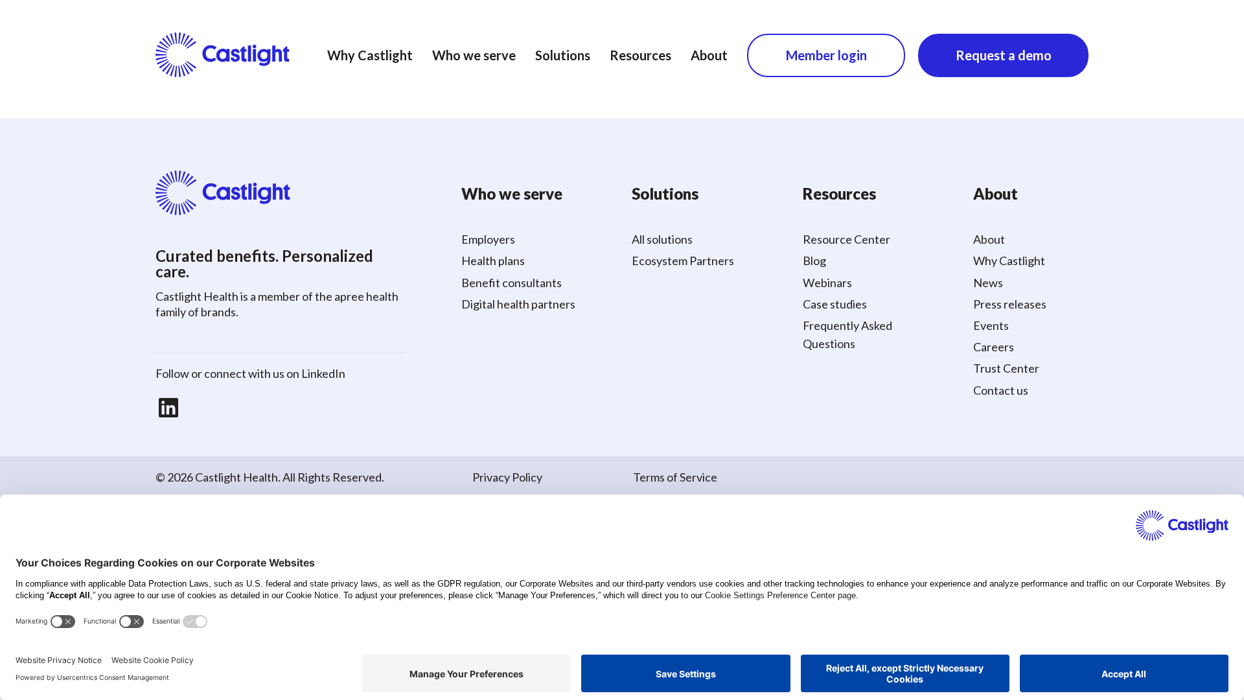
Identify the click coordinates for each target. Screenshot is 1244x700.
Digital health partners (518, 304)
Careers (993, 347)
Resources (640, 55)
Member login (826, 55)
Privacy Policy (507, 477)
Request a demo (1004, 55)
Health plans (493, 260)
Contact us (1000, 390)
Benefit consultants (511, 282)
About (709, 55)
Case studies (835, 304)
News (988, 282)
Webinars (827, 282)
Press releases (1009, 304)
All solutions (662, 239)
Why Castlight (370, 55)
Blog (814, 260)
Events (991, 325)
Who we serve (474, 55)
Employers (488, 239)
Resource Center (846, 239)
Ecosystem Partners (683, 260)
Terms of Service (675, 477)
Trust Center (1006, 368)
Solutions (562, 55)
